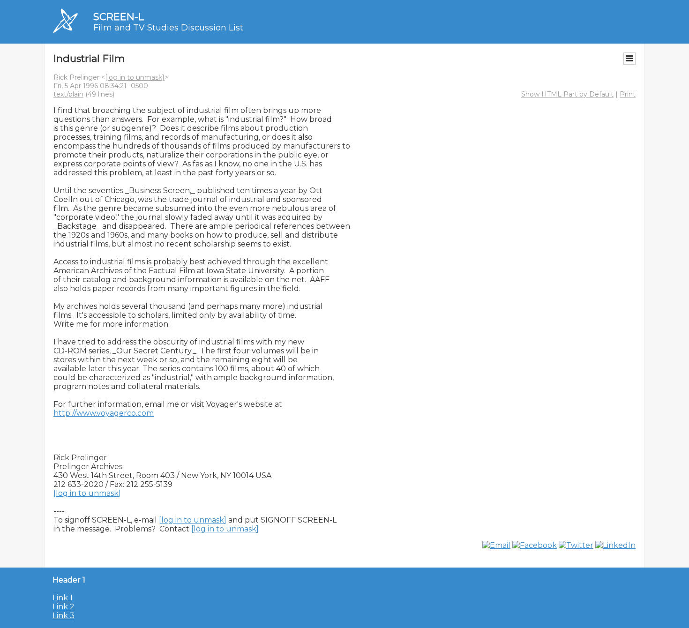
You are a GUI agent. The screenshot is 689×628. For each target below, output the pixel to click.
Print (628, 94)
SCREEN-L (118, 16)
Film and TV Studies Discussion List (168, 27)
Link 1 (62, 597)
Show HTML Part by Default (567, 94)
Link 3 (63, 615)
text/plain (68, 94)
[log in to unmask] (135, 77)
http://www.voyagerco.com (103, 413)
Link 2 (63, 606)
